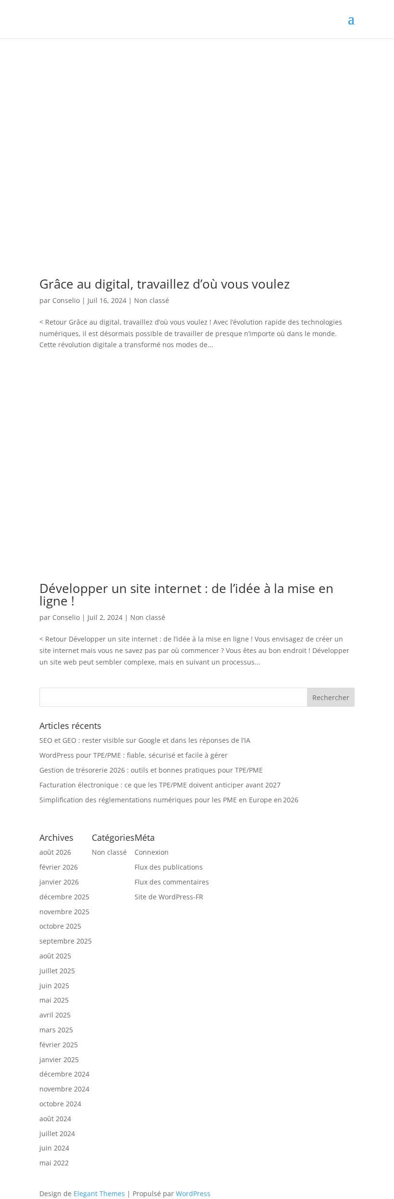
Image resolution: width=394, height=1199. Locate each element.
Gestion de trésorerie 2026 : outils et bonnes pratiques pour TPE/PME (151, 770)
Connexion (152, 852)
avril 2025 (55, 1014)
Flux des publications (169, 867)
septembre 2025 (65, 940)
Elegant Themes (99, 1193)
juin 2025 (54, 985)
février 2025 (58, 1044)
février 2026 (58, 867)
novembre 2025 (64, 911)
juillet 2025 (57, 970)
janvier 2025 (59, 1059)
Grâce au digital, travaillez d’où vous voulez (164, 283)
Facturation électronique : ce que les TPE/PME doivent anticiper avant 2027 (160, 784)
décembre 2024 (64, 1073)
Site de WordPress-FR (169, 896)
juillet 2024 (57, 1133)
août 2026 (55, 852)
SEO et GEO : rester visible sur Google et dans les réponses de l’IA (144, 740)
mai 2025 (54, 1000)
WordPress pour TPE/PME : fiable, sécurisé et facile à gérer (134, 755)
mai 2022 (54, 1162)
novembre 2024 (64, 1088)
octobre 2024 (60, 1103)
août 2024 (55, 1118)
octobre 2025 (60, 926)
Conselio (66, 300)
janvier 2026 (59, 881)
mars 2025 (56, 1029)
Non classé (151, 300)
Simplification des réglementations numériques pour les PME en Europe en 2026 (168, 799)
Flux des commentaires (172, 881)
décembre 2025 (64, 896)
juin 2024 (54, 1147)
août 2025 (55, 955)
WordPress (193, 1193)
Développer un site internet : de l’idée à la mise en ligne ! (186, 594)
